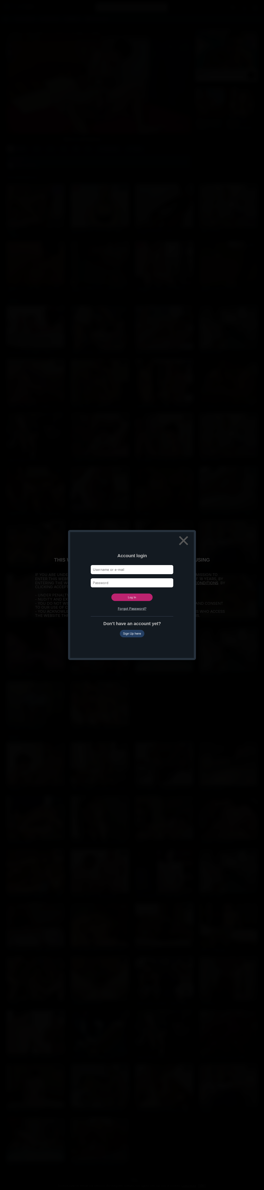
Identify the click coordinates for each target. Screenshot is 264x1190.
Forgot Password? (132, 609)
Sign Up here (132, 633)
